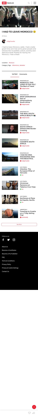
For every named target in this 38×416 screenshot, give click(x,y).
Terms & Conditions (8, 261)
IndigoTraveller (11, 41)
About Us (5, 247)
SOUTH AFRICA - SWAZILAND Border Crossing (28, 128)
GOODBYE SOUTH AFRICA (27, 143)
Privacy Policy (6, 264)
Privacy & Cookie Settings (10, 268)
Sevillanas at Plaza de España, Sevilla (27, 199)
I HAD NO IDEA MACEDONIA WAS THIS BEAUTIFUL (27, 157)
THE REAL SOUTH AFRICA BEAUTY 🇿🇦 (28, 115)
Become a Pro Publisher (9, 254)
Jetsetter (22, 65)
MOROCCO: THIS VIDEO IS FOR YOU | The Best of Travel (28, 84)
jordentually (23, 209)
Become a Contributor (9, 250)
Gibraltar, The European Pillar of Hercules (27, 171)
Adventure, (15, 65)
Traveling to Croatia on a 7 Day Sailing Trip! (28, 213)
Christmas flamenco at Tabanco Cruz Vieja (28, 185)
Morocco (11, 63)
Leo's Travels (23, 167)
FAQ (3, 257)
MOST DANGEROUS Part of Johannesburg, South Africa (28, 99)
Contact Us (5, 271)
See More (19, 224)
